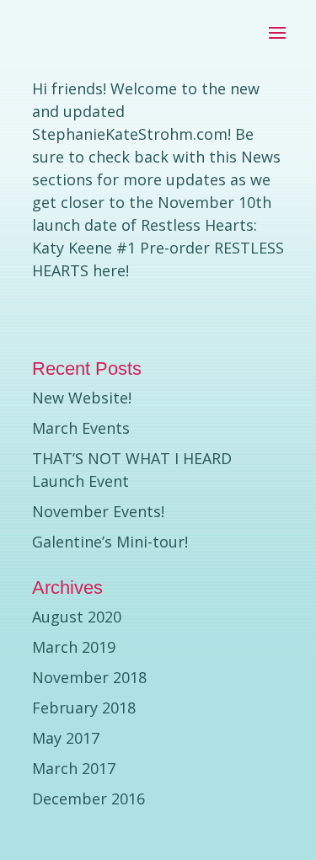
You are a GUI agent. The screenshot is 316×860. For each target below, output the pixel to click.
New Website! (81, 397)
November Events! (98, 511)
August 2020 (76, 616)
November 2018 (89, 677)
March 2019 (73, 647)
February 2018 (84, 707)
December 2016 (88, 798)
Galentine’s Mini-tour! (110, 541)
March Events (81, 428)
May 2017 (65, 738)
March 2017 (73, 768)
